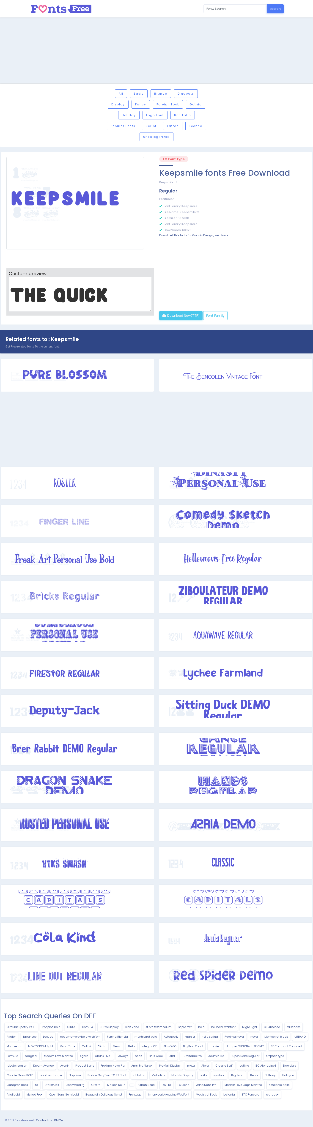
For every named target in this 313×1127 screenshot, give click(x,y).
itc (36, 1085)
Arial (172, 1056)
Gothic (195, 104)
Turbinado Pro (192, 1056)
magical (31, 1056)
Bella (131, 1046)
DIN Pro (166, 1085)
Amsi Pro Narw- (142, 1066)
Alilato (102, 1046)
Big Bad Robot (193, 1046)
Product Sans (84, 1066)
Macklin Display (182, 1075)
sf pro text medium (159, 1027)
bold (201, 1027)
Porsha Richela (117, 1037)
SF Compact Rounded (286, 1046)
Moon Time (67, 1046)
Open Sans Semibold (64, 1094)
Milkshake (293, 1027)
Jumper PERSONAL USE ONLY (245, 1046)
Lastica (48, 1037)
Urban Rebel (146, 1085)
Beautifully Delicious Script (103, 1094)
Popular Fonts (123, 126)
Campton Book (17, 1085)
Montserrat (14, 1046)
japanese (29, 1037)
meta (191, 1066)
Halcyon (288, 1075)
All (121, 94)
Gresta (96, 1085)
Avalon (11, 1037)
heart (138, 1056)
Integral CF (149, 1046)
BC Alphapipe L (265, 1066)
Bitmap (160, 94)
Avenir (64, 1066)
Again (84, 1056)
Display (118, 104)
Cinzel (71, 1027)
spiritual (219, 1075)
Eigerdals (289, 1066)
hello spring (210, 1037)
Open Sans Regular (245, 1056)
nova (254, 1037)
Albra (205, 1066)
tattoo (173, 126)
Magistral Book (206, 1094)
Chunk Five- (103, 1056)
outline (244, 1066)
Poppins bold (51, 1027)
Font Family (215, 315)
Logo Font (155, 115)
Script (151, 126)
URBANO (300, 1037)
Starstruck (52, 1085)
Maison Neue (116, 1085)
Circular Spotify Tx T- (21, 1027)
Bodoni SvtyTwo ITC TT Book (107, 1075)
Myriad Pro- (35, 1094)
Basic (139, 94)
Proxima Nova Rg (113, 1066)
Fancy (140, 104)
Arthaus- (272, 1094)
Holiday (129, 115)
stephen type (275, 1056)
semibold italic (279, 1085)
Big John (237, 1075)
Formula (12, 1056)
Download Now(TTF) (183, 315)
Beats (254, 1075)
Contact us (44, 1120)
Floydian (75, 1075)
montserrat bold (146, 1037)
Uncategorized (156, 137)
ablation (139, 1075)
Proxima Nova (234, 1037)
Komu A (87, 1027)
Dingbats (186, 94)
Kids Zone (132, 1027)
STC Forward (250, 1094)
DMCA (58, 1120)
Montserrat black (276, 1037)
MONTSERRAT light (40, 1046)
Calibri (86, 1046)
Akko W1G (169, 1046)
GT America (272, 1027)
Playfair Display (170, 1066)
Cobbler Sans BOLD (20, 1075)
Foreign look (167, 104)
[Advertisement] (156, 51)
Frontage (135, 1094)
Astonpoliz (171, 1037)
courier (215, 1046)
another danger (51, 1075)
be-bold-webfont (223, 1027)
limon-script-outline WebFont (168, 1094)
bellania (229, 1094)
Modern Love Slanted (58, 1056)
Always (123, 1056)
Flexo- (117, 1046)
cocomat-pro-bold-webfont (80, 1037)
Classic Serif (224, 1066)
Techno (195, 126)
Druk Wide (156, 1056)
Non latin (182, 115)
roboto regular (17, 1066)
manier (190, 1037)
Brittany (270, 1075)
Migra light (249, 1027)
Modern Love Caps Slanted (243, 1085)
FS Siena (183, 1085)
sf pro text (185, 1027)
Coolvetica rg (75, 1085)
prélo (203, 1075)
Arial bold (13, 1094)
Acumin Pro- (217, 1056)
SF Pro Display (109, 1027)
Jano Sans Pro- (207, 1085)
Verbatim (158, 1075)
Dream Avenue (43, 1066)
